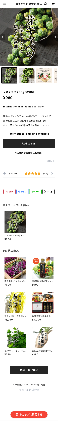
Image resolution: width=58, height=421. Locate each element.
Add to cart (29, 143)
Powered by (25, 390)
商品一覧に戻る (29, 370)
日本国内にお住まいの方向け (29, 153)
